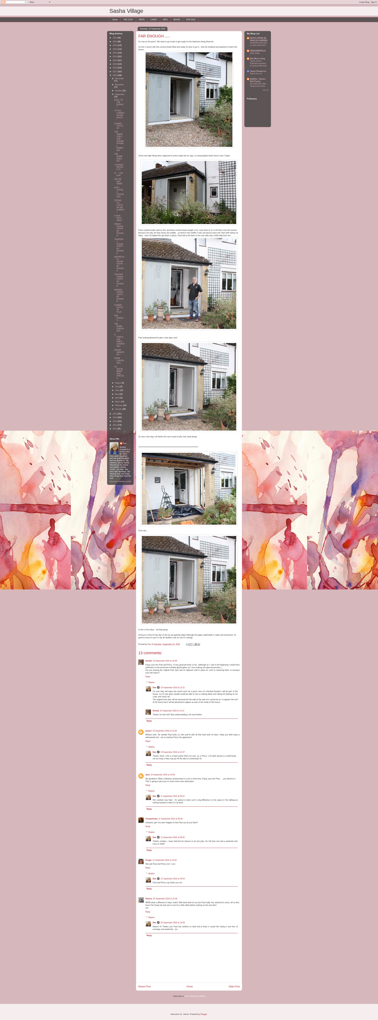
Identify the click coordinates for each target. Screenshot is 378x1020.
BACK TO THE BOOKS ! (118, 103)
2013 (115, 421)
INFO (165, 19)
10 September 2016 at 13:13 (172, 711)
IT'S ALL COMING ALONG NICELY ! (119, 115)
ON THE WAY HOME (118, 181)
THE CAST (128, 19)
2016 (115, 75)
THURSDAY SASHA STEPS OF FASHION (119, 246)
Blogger (204, 1014)
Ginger (148, 860)
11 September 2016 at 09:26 (173, 837)
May (117, 394)
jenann (148, 731)
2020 (115, 60)
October (118, 91)
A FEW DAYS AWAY (118, 218)
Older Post (234, 986)
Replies (151, 682)
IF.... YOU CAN (118, 174)
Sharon (148, 899)
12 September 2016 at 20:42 (165, 860)
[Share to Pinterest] (198, 644)
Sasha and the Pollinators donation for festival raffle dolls (258, 63)
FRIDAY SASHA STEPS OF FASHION (119, 230)
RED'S (142, 19)
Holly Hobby (255, 53)
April (117, 398)
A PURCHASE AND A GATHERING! (119, 340)
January (118, 409)
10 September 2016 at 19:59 (163, 775)
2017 (115, 71)
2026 (115, 38)
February (119, 405)
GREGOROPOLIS (258, 51)
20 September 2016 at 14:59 (173, 922)
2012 (115, 425)
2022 (115, 53)
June (117, 390)
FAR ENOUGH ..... (118, 318)
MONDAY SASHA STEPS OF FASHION (119, 295)
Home (115, 19)
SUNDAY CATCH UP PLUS (118, 308)
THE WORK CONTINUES (119, 327)
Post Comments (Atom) (195, 996)
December (119, 78)
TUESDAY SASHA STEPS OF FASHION (119, 280)
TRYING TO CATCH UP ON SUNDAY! (119, 206)
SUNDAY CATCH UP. (118, 125)
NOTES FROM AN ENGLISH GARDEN (258, 39)
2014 (115, 417)
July (117, 386)
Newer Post (144, 986)
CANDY (153, 19)
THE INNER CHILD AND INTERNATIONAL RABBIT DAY (119, 141)
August (118, 383)
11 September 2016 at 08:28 (170, 819)
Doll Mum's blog (257, 58)
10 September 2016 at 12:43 (165, 731)
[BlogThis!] (190, 644)
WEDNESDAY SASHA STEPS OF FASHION (119, 264)
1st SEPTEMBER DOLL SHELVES (119, 372)
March (118, 402)
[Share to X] (193, 644)
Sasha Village (126, 11)
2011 (115, 429)
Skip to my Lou (256, 74)
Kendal (148, 661)
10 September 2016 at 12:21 (173, 687)
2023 (115, 49)
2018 (115, 68)
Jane (147, 775)
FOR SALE (191, 19)
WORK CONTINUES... (119, 360)
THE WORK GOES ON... (118, 157)
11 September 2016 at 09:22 (173, 796)
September (119, 94)
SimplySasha (151, 819)
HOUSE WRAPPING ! (119, 352)
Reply (147, 676)
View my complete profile (120, 481)
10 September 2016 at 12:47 (173, 752)
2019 (115, 64)
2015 (115, 414)
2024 (115, 45)
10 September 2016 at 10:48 (165, 661)
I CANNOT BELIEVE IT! (118, 167)
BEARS (176, 19)
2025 (115, 41)
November (119, 84)
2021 (115, 56)
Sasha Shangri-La (258, 71)
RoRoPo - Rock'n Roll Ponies (257, 80)
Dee (154, 687)
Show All (265, 90)
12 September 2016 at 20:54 (173, 879)
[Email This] (187, 644)
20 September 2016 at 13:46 (165, 899)
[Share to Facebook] (195, 644)
